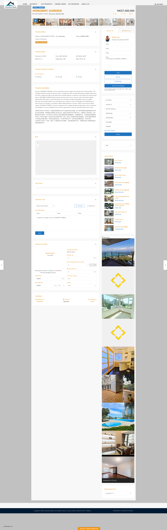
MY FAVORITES (73, 4)
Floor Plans (38, 183)
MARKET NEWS (60, 4)
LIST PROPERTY (46, 4)
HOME (25, 4)
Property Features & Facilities (44, 69)
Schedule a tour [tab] (126, 30)
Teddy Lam (116, 37)
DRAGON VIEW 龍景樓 (121, 227)
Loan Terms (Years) (72, 275)
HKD (107, 145)
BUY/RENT (33, 4)
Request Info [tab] (110, 30)
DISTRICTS (109, 104)
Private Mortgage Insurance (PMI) (75, 262)
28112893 (160, 4)
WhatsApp (118, 81)
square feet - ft (110, 493)
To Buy (35, 7)
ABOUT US (85, 4)
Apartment (41, 7)
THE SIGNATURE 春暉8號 (122, 182)
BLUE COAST (118, 160)
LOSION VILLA (119, 219)
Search (118, 134)
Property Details (40, 52)
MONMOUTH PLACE (110, 480)
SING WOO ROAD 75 (121, 212)
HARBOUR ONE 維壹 (120, 168)
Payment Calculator (41, 244)
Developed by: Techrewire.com (121, 510)
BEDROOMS (109, 113)
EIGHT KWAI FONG (120, 175)
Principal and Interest (72, 249)
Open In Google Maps (41, 42)
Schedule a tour (40, 199)
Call (119, 77)
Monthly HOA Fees (71, 268)
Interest (69, 282)
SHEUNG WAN (60, 14)
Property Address (40, 32)
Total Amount (38, 275)
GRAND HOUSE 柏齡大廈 (122, 190)
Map (36, 137)
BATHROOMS (109, 117)
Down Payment (39, 282)
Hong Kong (52, 14)
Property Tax (70, 255)
